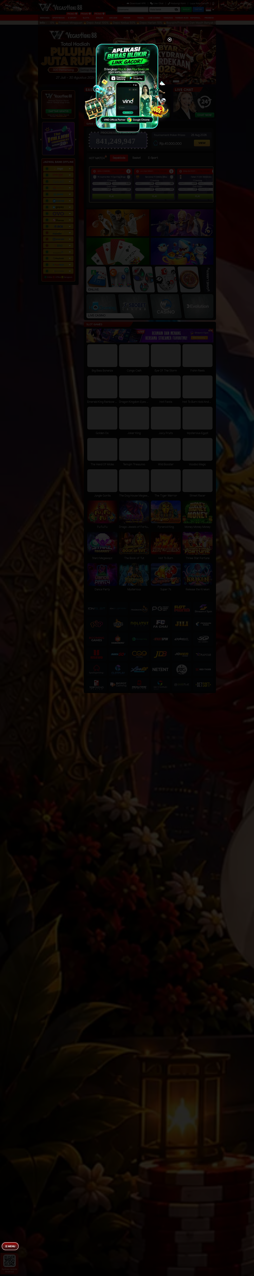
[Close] (169, 39)
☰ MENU (10, 1246)
